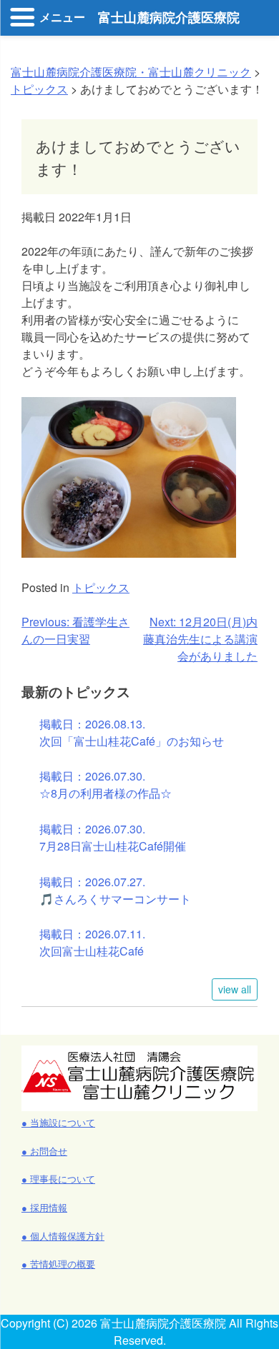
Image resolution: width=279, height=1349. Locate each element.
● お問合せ (44, 1151)
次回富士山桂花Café (91, 951)
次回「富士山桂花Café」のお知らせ (131, 741)
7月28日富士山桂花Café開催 (112, 846)
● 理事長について (58, 1178)
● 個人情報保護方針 (62, 1236)
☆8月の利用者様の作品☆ (105, 793)
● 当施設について (58, 1122)
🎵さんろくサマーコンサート (115, 899)
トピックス (100, 587)
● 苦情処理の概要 (58, 1263)
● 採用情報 (44, 1207)
